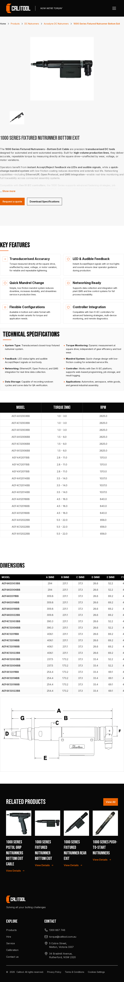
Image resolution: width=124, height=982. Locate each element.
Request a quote (12, 201)
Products (11, 930)
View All (110, 801)
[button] (114, 8)
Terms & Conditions (74, 972)
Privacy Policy (54, 972)
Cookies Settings (96, 972)
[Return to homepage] (18, 8)
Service (10, 943)
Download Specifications (44, 201)
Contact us (12, 956)
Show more (8, 191)
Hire (8, 936)
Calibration (12, 949)
